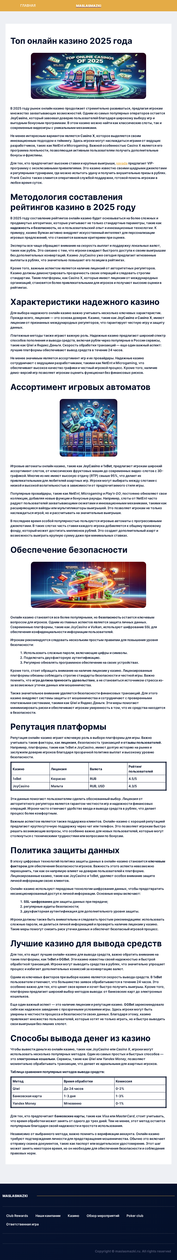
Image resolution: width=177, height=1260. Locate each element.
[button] (17, 1216)
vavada (121, 163)
